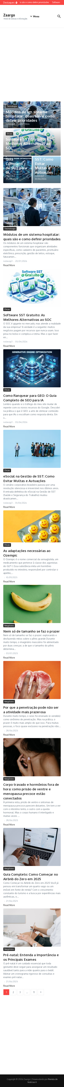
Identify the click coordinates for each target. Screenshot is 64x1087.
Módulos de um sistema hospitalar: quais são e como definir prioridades (30, 116)
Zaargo (9, 15)
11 (34, 992)
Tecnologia (12, 106)
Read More (9, 265)
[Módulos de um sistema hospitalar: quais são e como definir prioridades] (32, 207)
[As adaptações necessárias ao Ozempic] (32, 526)
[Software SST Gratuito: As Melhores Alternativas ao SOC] (32, 288)
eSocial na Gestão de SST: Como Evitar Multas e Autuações (44, 161)
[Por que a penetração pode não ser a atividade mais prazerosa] (32, 680)
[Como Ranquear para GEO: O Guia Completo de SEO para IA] (32, 368)
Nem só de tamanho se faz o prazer (31, 631)
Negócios (9, 625)
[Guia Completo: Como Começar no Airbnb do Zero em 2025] (32, 847)
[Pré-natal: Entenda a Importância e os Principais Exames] (32, 927)
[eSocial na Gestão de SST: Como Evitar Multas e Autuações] (32, 449)
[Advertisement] (32, 61)
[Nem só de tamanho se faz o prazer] (32, 604)
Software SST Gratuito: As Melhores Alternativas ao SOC (28, 143)
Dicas (9, 133)
